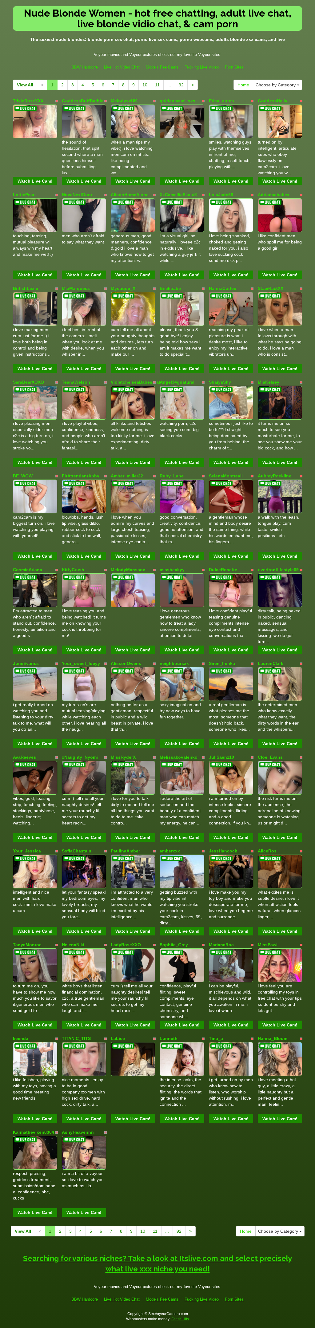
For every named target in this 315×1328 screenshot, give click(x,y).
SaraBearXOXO (28, 382)
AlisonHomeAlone (130, 194)
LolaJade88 (221, 194)
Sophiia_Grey (174, 944)
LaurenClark (270, 663)
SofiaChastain (76, 850)
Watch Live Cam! (35, 181)
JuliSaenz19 (221, 757)
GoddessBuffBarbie (82, 100)
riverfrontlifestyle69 (278, 569)
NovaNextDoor (77, 194)
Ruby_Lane (172, 475)
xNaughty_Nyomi (80, 757)
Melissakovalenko (178, 757)
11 (157, 84)
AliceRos (267, 850)
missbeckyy (172, 569)
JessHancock (223, 850)
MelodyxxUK (124, 100)
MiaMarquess (76, 288)
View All (25, 84)
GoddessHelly (272, 100)
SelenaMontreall (226, 475)
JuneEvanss (26, 663)
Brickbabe (170, 288)
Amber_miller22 (127, 475)
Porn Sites (234, 67)
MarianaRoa (221, 944)
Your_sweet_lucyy (81, 663)
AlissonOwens (126, 663)
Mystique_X (123, 288)
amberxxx (170, 850)
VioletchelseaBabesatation (139, 382)
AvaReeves (24, 757)
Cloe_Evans (270, 757)
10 (144, 84)
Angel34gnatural (177, 382)
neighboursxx (174, 663)
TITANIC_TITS (76, 1038)
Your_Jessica (27, 850)
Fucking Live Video (202, 67)
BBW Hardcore (84, 67)
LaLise (118, 1038)
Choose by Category (276, 84)
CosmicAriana (27, 569)
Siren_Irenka (222, 663)
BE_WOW (23, 475)
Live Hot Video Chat (122, 67)
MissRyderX (123, 757)
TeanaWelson (76, 382)
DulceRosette (223, 569)
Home (243, 84)
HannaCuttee (222, 288)
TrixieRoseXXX (28, 100)
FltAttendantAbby (80, 475)
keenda (20, 1038)
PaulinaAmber (125, 850)
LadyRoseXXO (126, 944)
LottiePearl (24, 194)
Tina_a (216, 1038)
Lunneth (168, 1038)
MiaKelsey (268, 382)
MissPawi (267, 944)
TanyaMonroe (27, 944)
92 (181, 84)
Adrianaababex (273, 194)
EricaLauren (221, 100)
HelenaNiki (73, 944)
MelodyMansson (128, 569)
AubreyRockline (274, 475)
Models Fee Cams (162, 67)
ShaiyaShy (220, 382)
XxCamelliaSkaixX (178, 194)
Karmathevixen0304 (33, 1132)
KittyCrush (73, 569)
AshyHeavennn (78, 1132)
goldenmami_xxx (177, 100)
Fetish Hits (180, 1319)
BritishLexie (25, 288)
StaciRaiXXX (270, 288)
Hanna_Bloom (272, 1038)
